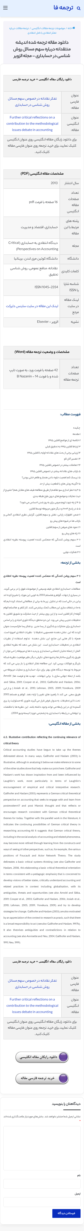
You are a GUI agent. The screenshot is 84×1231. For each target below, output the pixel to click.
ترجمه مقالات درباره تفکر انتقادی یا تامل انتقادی (33, 30)
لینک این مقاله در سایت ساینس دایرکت (32, 306)
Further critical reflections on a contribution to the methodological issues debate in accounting (32, 124)
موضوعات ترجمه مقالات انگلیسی (48, 28)
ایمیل (78, 1194)
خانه (70, 28)
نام (79, 1176)
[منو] (5, 10)
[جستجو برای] (78, 10)
